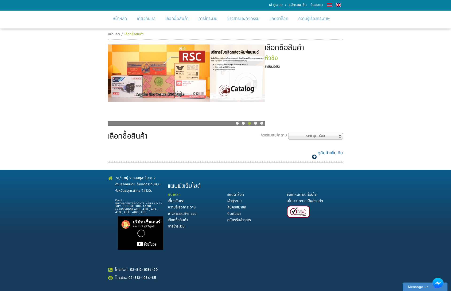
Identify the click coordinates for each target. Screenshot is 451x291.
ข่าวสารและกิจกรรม (243, 19)
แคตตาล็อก (279, 19)
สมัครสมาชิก (298, 5)
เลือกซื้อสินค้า (177, 19)
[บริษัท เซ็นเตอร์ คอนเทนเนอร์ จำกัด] (186, 72)
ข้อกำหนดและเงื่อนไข (302, 194)
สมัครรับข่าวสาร (239, 220)
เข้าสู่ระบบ (276, 5)
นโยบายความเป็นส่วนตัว (305, 201)
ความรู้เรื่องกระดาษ (314, 19)
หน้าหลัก (120, 19)
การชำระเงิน (208, 19)
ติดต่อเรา (317, 5)
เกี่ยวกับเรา (146, 19)
